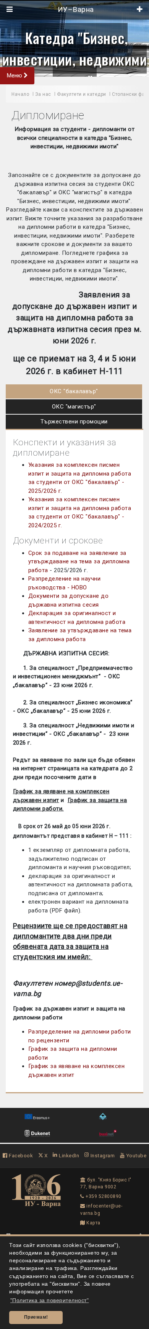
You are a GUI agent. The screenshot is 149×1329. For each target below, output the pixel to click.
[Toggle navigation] (10, 9)
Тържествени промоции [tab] (74, 421)
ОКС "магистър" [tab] (74, 406)
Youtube (135, 1155)
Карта (92, 1223)
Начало (20, 94)
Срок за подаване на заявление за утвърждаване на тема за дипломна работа (79, 562)
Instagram (102, 1155)
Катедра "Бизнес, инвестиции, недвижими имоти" (74, 59)
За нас (43, 94)
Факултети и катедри (81, 94)
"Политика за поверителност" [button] (49, 1300)
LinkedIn (68, 1155)
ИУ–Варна (74, 9)
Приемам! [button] (36, 1317)
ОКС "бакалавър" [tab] (74, 391)
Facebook (20, 1155)
